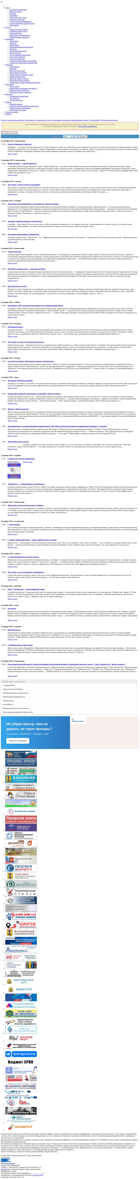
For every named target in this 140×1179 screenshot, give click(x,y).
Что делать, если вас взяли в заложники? (24, 185)
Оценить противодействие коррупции (24, 106)
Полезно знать (8, 701)
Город (7, 8)
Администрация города (18, 31)
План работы (8, 704)
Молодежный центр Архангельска (16, 708)
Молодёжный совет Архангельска (15, 693)
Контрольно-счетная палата (20, 35)
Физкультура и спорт (17, 71)
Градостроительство (17, 59)
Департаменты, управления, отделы (38, 120)
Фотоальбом (14, 25)
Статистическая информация (20, 21)
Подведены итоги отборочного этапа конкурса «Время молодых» (33, 204)
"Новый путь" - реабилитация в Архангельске (26, 484)
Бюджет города (15, 53)
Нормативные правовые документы (23, 88)
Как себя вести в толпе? (17, 286)
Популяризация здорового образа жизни (18, 712)
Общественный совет (18, 77)
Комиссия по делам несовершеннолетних (25, 82)
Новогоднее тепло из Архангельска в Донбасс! (26, 505)
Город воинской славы (18, 17)
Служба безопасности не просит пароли (23, 557)
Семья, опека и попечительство (21, 75)
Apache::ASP (38, 1175)
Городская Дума (16, 33)
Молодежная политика (109, 120)
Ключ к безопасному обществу (20, 144)
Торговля (13, 49)
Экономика (9, 39)
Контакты (9, 94)
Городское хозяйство (17, 57)
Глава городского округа (19, 29)
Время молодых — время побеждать (22, 163)
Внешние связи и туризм (19, 79)
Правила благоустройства (19, 90)
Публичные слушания (18, 110)
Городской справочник (18, 10)
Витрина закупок (11, 112)
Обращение (5, 1169)
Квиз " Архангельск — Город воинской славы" (26, 589)
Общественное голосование (20, 108)
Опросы (8, 102)
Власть (7, 27)
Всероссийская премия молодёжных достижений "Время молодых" (34, 394)
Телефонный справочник (19, 96)
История (13, 14)
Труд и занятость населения (20, 55)
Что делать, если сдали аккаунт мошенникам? (26, 572)
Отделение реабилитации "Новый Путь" (24, 234)
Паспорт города (15, 12)
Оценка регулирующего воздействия (23, 63)
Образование (14, 67)
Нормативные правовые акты (14, 697)
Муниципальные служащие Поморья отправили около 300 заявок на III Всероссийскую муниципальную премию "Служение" (58, 426)
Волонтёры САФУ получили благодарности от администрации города (35, 305)
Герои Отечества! (14, 252)
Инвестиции (14, 45)
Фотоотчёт (12, 608)
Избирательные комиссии (19, 37)
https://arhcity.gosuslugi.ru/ (87, 126)
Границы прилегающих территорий (23, 61)
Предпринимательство (18, 51)
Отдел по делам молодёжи (13, 689)
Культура (13, 69)
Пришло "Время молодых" (18, 409)
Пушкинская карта (15, 327)
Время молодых (14, 630)
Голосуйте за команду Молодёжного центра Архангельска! (31, 361)
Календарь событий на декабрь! (20, 381)
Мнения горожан (16, 104)
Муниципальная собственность (21, 47)
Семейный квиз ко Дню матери (20, 645)
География (13, 16)
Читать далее (12, 154)
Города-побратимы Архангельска (22, 23)
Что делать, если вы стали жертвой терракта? (26, 342)
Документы (9, 84)
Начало (3, 120)
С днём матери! (14, 524)
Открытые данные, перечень (20, 92)
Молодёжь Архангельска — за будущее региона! (27, 269)
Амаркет (8, 114)
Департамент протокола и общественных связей (70, 120)
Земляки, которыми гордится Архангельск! (25, 221)
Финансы (13, 43)
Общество (9, 65)
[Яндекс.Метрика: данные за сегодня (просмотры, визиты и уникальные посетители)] (8, 1163)
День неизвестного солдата (18, 442)
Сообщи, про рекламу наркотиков (21, 459)
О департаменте (94, 120)
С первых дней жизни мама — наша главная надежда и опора (32, 540)
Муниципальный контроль (20, 80)
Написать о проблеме (18, 741)
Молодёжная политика (18, 73)
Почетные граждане (17, 19)
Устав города (14, 86)
